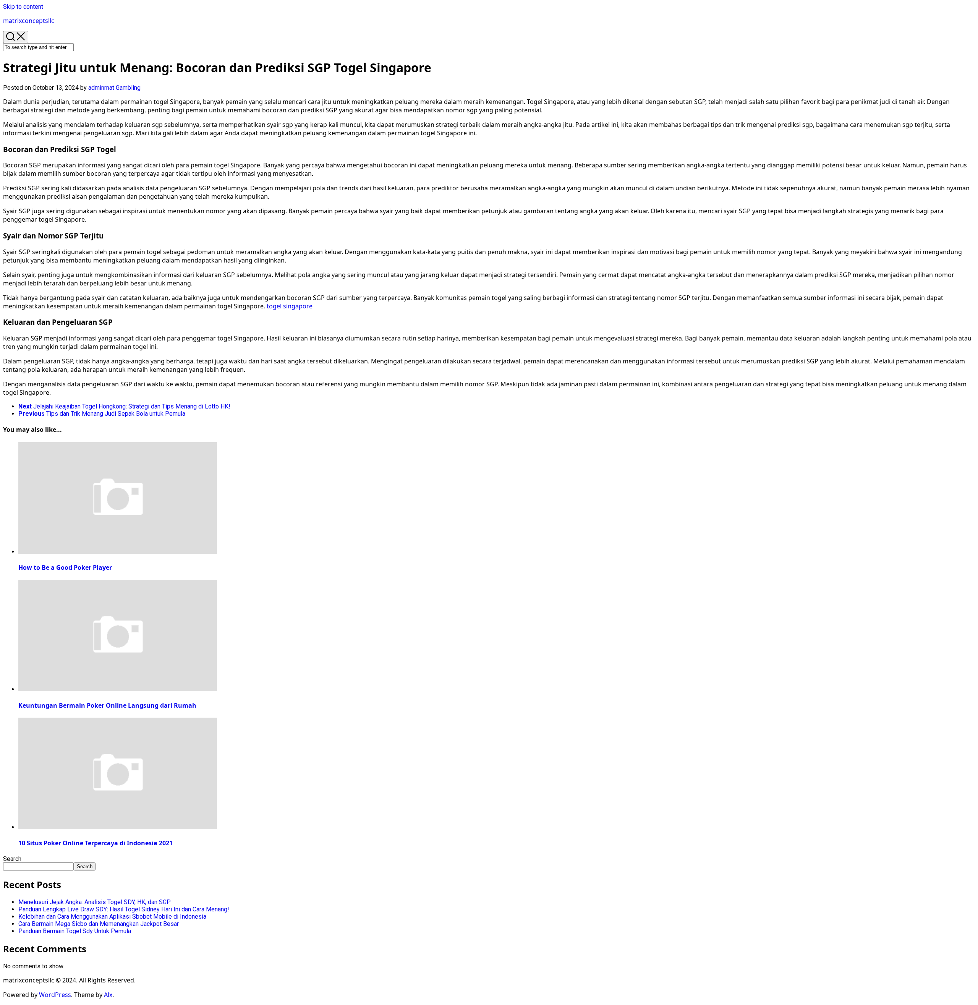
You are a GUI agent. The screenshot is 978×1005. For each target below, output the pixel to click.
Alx (108, 994)
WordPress (55, 994)
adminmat (101, 87)
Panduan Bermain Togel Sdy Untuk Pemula (74, 931)
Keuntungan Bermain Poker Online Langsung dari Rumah (107, 705)
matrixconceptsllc (28, 20)
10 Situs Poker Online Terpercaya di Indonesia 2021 (95, 843)
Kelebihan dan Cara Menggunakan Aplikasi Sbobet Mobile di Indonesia (112, 916)
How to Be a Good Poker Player (65, 567)
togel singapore (290, 306)
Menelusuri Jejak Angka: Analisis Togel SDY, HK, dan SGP (94, 902)
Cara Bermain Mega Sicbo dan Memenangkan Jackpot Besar (98, 923)
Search (12, 858)
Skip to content (23, 6)
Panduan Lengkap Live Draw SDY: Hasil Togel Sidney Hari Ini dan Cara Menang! (123, 909)
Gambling (128, 87)
